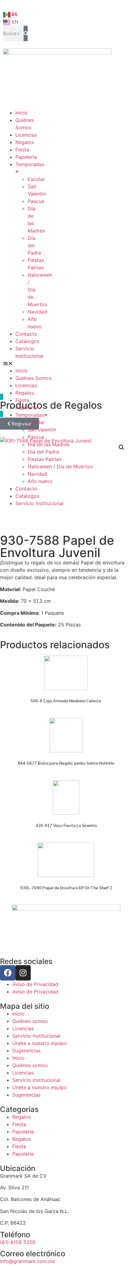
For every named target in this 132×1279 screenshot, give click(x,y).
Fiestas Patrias (44, 459)
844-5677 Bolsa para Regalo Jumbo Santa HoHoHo (66, 763)
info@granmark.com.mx (27, 1261)
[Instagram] (23, 973)
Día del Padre (34, 245)
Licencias (26, 135)
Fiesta (22, 149)
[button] (15, 363)
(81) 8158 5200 (18, 1242)
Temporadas (29, 415)
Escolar (36, 179)
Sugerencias (26, 1050)
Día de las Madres (48, 444)
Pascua (36, 201)
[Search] (26, 33)
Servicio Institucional (39, 503)
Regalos (24, 142)
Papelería (26, 157)
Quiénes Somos (33, 378)
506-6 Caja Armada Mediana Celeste (66, 700)
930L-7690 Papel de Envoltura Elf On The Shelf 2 (66, 887)
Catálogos (27, 341)
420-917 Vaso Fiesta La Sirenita (66, 825)
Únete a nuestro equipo (39, 1043)
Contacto (26, 334)
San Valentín (42, 430)
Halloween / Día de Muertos (60, 466)
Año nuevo (40, 481)
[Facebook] (7, 973)
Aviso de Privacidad (35, 984)
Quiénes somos (30, 1021)
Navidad (37, 312)
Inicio (21, 113)
